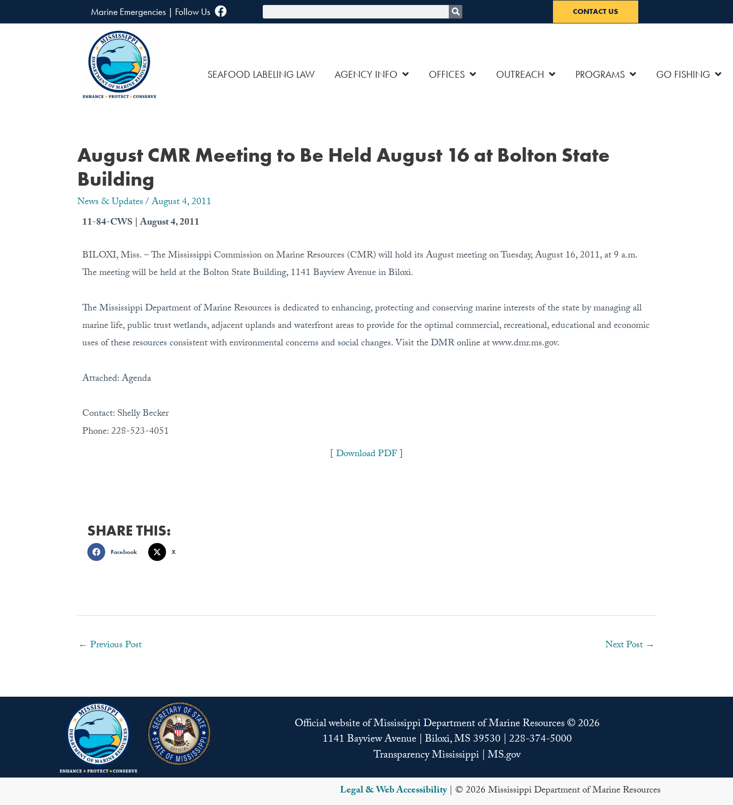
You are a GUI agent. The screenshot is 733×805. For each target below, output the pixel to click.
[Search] (455, 11)
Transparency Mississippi (426, 756)
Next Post (630, 646)
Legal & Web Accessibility (393, 791)
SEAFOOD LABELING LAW (261, 74)
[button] (115, 552)
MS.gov (504, 756)
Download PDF (367, 455)
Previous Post (110, 646)
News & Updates (110, 203)
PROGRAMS (600, 74)
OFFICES (447, 74)
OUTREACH (520, 74)
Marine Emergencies (128, 11)
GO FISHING (683, 74)
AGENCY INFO (366, 74)
